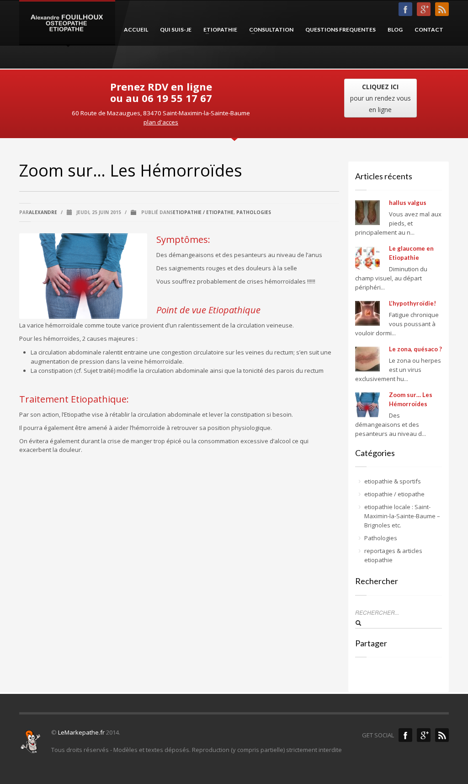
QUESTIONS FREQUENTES (340, 29)
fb (405, 9)
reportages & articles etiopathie (393, 555)
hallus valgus (407, 202)
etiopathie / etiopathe (203, 212)
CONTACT (429, 29)
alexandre (43, 212)
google (424, 735)
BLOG (395, 29)
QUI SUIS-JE (175, 29)
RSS (442, 9)
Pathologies (253, 212)
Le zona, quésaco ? (415, 349)
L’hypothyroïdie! (412, 303)
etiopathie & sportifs (392, 481)
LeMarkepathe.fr (81, 732)
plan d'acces (161, 122)
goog (424, 9)
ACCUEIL (136, 29)
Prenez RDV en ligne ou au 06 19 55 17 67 (161, 92)
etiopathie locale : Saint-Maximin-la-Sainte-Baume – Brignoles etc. (402, 516)
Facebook (405, 735)
